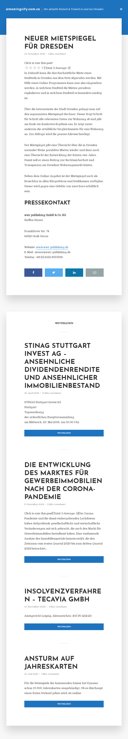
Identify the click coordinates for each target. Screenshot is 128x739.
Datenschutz (108, 9)
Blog (62, 9)
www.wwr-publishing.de (52, 247)
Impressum (90, 9)
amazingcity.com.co (23, 9)
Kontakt (74, 9)
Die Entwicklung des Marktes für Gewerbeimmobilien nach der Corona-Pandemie (63, 481)
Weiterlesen (64, 433)
